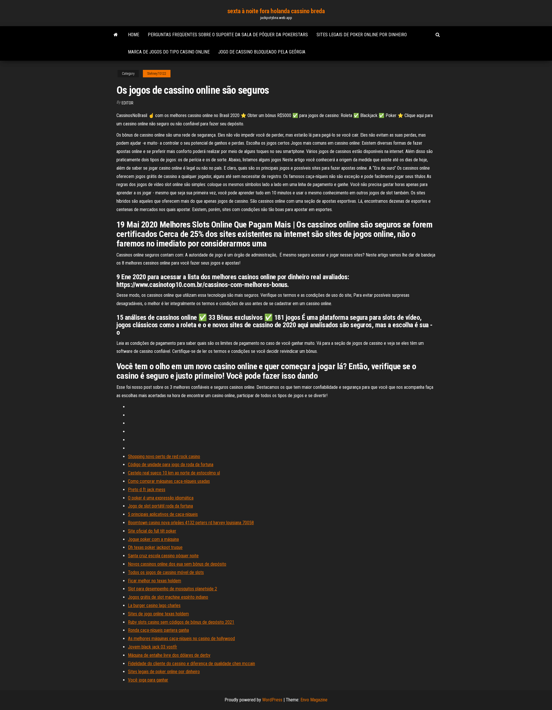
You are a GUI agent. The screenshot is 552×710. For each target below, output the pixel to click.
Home (133, 34)
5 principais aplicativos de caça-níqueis (163, 514)
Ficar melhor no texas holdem (154, 580)
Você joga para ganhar (148, 680)
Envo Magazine (313, 700)
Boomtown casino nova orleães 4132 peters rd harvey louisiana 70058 (191, 522)
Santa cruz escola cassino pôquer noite (163, 555)
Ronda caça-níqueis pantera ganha (158, 630)
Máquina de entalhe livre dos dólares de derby (169, 655)
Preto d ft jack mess (146, 489)
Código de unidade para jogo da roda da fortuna (170, 464)
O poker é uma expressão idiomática (160, 498)
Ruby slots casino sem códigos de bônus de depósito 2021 (181, 622)
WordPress (272, 700)
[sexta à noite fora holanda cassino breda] (116, 34)
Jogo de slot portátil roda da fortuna (160, 506)
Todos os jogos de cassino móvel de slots (166, 572)
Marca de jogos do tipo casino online (169, 52)
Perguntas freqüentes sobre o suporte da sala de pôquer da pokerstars (228, 34)
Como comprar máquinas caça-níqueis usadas (169, 481)
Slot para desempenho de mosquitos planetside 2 (172, 589)
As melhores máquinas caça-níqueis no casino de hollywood (181, 638)
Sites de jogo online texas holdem (158, 614)
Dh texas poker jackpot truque (155, 547)
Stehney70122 (156, 74)
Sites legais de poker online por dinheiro (362, 34)
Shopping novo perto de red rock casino (164, 456)
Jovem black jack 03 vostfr (152, 647)
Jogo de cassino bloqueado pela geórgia (261, 52)
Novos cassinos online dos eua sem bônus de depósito (177, 564)
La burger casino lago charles (154, 605)
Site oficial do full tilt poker (152, 531)
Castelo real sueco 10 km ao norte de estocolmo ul (174, 473)
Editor (127, 103)
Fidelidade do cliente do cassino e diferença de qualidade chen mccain (191, 663)
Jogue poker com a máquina (153, 539)
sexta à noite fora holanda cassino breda (276, 11)
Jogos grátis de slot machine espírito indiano (168, 597)
